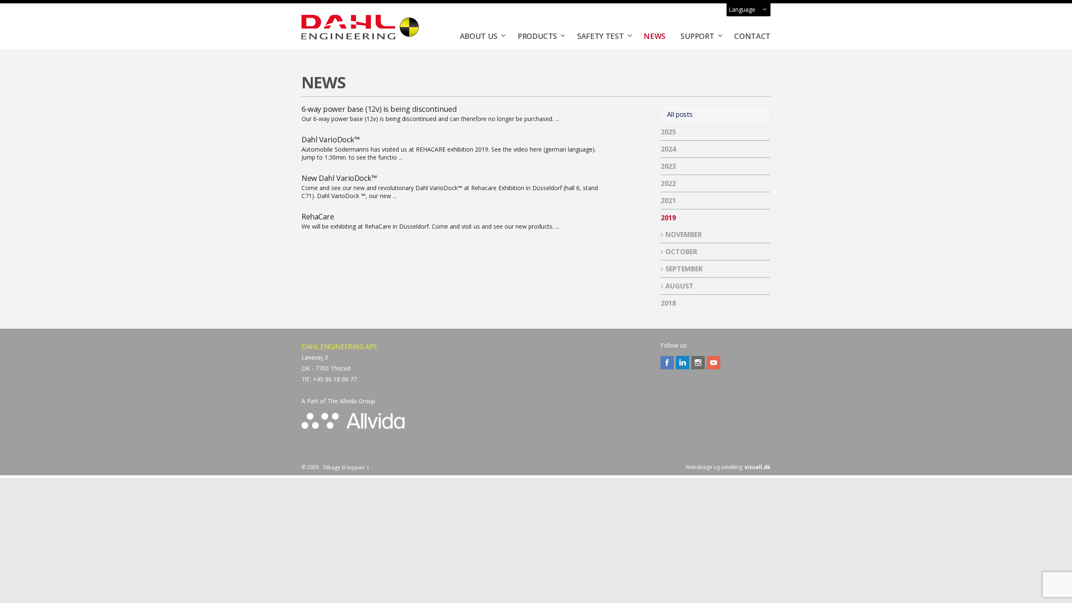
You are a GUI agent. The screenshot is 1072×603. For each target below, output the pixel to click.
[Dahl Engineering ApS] (360, 26)
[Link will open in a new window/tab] (667, 362)
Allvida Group (357, 401)
